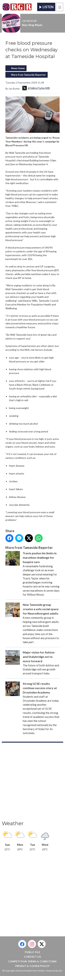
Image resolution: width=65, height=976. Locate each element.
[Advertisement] (32, 782)
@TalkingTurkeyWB (39, 88)
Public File (32, 952)
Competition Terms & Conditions (32, 961)
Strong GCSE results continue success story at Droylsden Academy (40, 688)
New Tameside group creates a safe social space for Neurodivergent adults (40, 609)
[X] (42, 944)
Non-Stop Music (32, 25)
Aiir (60, 970)
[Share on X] (29, 538)
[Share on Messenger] (19, 538)
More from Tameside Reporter (28, 74)
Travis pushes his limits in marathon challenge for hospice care (40, 557)
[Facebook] (22, 944)
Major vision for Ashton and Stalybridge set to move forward (39, 657)
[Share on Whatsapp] (39, 538)
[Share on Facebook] (9, 538)
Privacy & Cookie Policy (32, 966)
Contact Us (32, 956)
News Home (18, 68)
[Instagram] (32, 944)
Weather (13, 823)
